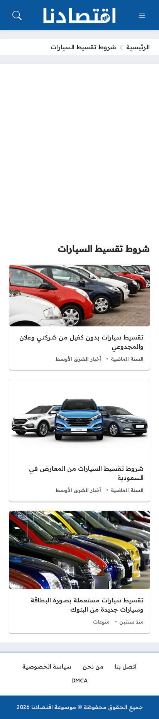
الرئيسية (138, 47)
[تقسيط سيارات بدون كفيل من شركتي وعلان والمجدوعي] (79, 317)
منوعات (101, 622)
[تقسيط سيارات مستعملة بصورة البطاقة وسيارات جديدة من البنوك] (79, 572)
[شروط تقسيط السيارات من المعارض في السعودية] (79, 440)
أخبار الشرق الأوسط (78, 359)
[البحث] (17, 15)
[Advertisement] (79, 156)
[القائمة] (142, 15)
